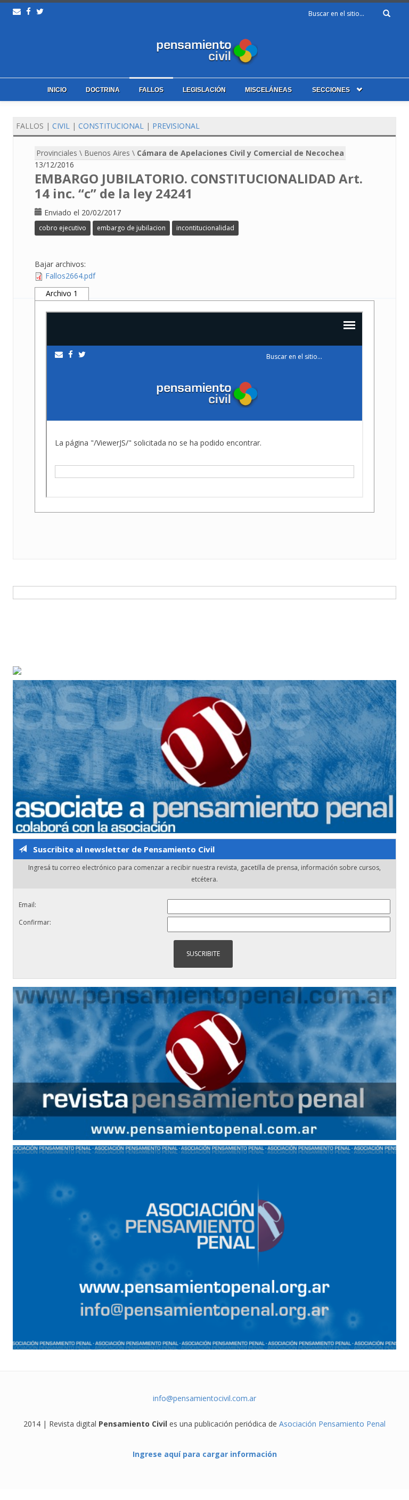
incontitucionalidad (205, 227)
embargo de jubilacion (131, 227)
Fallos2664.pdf (70, 276)
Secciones (331, 90)
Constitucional (111, 126)
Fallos (151, 90)
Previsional (176, 126)
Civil (61, 126)
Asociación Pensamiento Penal (332, 1424)
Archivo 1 (62, 293)
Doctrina (103, 90)
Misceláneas (268, 90)
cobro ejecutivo (62, 227)
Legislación (204, 90)
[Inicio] (204, 49)
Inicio (57, 90)
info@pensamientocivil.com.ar (204, 1398)
